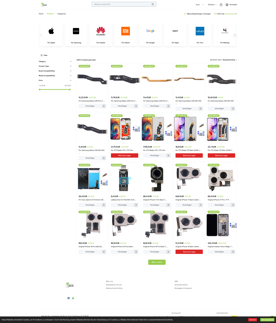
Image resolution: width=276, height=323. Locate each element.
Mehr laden (157, 262)
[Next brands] (235, 35)
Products (50, 14)
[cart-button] (221, 5)
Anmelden (233, 5)
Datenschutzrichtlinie (164, 320)
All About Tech (65, 316)
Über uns (109, 281)
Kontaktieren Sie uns (114, 285)
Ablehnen (252, 320)
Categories (61, 14)
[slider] (39, 89)
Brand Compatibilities (47, 71)
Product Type (44, 66)
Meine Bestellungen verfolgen (199, 14)
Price (41, 80)
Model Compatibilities (47, 75)
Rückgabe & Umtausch (183, 288)
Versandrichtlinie (181, 285)
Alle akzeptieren (267, 320)
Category (42, 61)
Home (41, 14)
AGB (176, 281)
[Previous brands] (41, 35)
